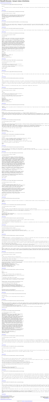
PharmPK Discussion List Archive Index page (6, 399)
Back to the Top (4, 10)
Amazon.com (47, 398)
